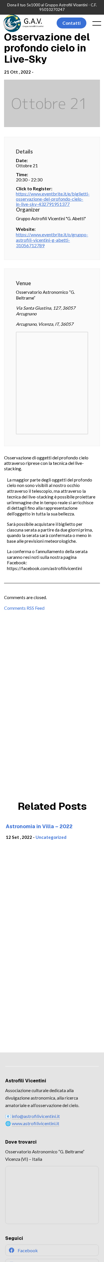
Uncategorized (51, 837)
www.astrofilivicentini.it (35, 1123)
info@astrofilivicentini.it (36, 1116)
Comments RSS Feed (24, 608)
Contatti (71, 23)
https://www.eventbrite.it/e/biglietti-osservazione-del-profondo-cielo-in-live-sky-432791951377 (52, 199)
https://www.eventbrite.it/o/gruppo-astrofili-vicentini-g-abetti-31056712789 (52, 240)
